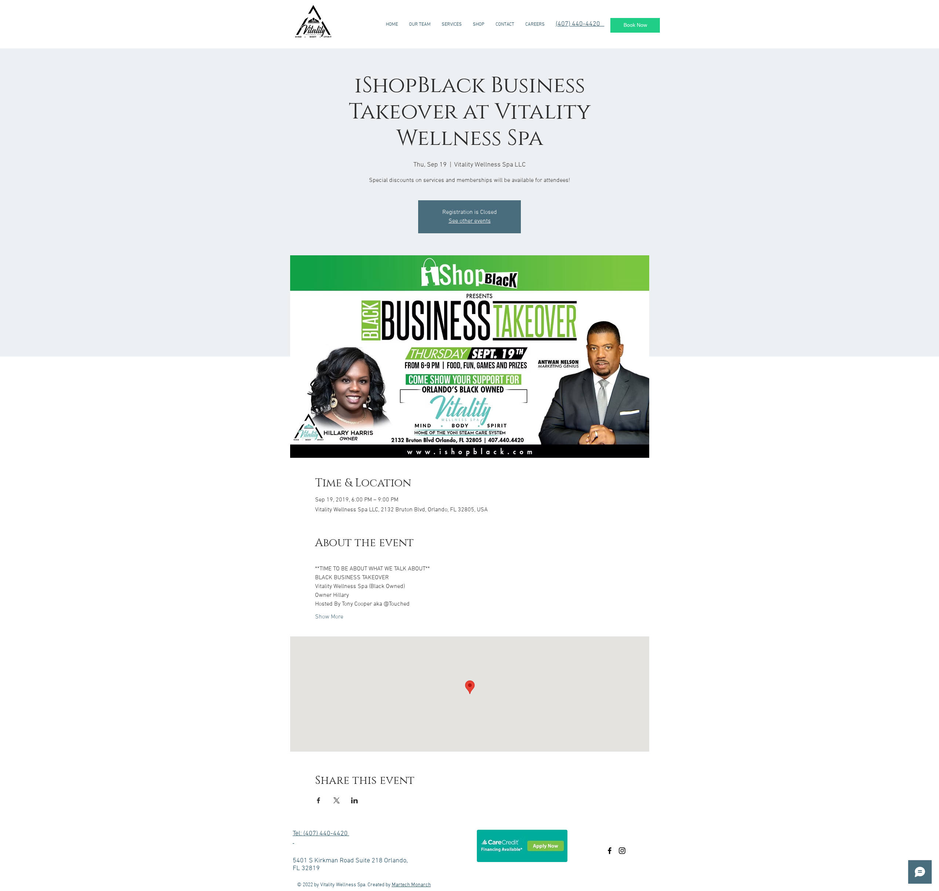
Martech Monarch (411, 885)
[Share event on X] (336, 800)
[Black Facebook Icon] (609, 850)
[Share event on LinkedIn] (354, 800)
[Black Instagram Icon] (622, 850)
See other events (470, 221)
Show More (329, 617)
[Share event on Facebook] (318, 800)
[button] (478, 24)
